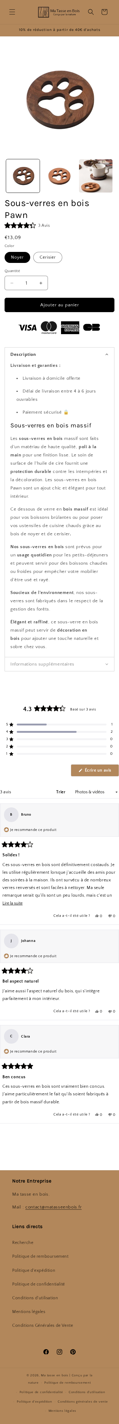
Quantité (12, 271)
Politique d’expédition (34, 1402)
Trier (61, 792)
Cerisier (48, 257)
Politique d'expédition (33, 1270)
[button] (12, 12)
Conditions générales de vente (83, 1402)
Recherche (22, 1242)
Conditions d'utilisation (35, 1298)
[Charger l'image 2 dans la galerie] (59, 176)
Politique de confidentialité (38, 1284)
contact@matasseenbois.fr (53, 1207)
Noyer (17, 257)
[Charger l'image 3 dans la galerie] (96, 176)
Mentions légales (28, 1311)
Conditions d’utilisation (87, 1392)
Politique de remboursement (40, 1256)
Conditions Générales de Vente (42, 1325)
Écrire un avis (101, 772)
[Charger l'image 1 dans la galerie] (23, 176)
